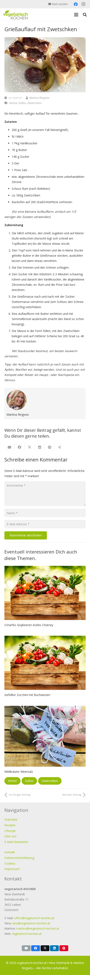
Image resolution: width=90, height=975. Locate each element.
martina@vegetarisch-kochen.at (37, 928)
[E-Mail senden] (9, 447)
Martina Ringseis (39, 98)
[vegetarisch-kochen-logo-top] (15, 14)
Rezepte (9, 825)
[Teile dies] (19, 447)
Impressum (12, 869)
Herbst (13, 103)
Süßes (22, 103)
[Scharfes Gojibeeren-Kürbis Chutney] (45, 593)
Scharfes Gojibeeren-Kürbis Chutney (28, 625)
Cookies (9, 863)
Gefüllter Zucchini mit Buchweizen (27, 695)
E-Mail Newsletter (16, 842)
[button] (76, 15)
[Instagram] (83, 4)
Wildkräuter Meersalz (18, 772)
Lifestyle (10, 831)
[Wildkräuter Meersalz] (45, 736)
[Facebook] (76, 4)
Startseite (10, 819)
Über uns (10, 836)
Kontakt (9, 852)
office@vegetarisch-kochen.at (34, 918)
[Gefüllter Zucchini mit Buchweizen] (45, 663)
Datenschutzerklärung (19, 858)
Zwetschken (34, 103)
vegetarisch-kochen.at (27, 934)
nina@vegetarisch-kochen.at (31, 923)
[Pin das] (50, 447)
